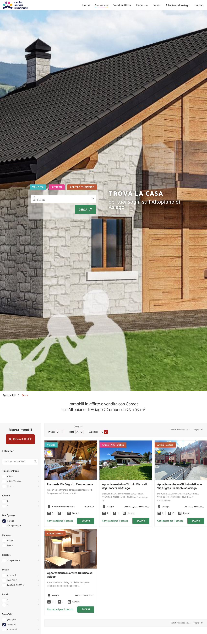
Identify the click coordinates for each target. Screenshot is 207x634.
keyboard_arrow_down (62, 432)
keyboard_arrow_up (58, 432)
